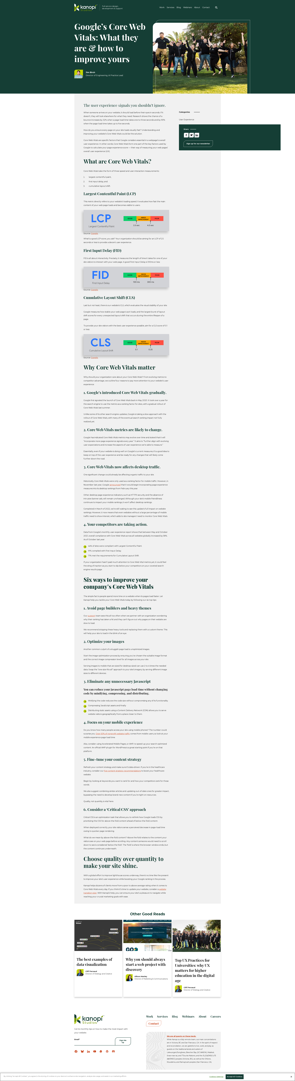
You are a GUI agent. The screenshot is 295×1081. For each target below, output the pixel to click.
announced (115, 485)
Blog (179, 7)
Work (161, 7)
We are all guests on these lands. (181, 1036)
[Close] (291, 1076)
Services (170, 7)
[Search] (216, 7)
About (197, 7)
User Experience (186, 120)
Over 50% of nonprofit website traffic (113, 734)
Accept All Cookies (234, 1077)
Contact (206, 7)
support (91, 616)
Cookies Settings (216, 1077)
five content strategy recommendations (122, 771)
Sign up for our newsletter (198, 144)
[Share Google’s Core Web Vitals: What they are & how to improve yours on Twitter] (191, 135)
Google (94, 233)
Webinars (187, 7)
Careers (216, 1016)
